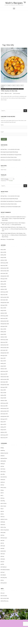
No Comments (17, 93)
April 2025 (4, 286)
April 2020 (4, 398)
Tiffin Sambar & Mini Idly (9, 91)
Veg (2, 87)
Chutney (4, 471)
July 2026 (4, 249)
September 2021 (5, 352)
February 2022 (5, 339)
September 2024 (5, 302)
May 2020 (4, 395)
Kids (18, 85)
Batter (3, 455)
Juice (3, 511)
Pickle (3, 540)
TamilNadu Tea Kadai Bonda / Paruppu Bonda (11, 154)
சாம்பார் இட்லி (16, 88)
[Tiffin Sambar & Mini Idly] (14, 48)
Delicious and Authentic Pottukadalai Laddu (11, 160)
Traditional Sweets (6, 569)
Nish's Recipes (14, 2)
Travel (3, 572)
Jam (3, 508)
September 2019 (5, 416)
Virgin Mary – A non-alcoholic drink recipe (11, 149)
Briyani (3, 463)
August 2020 (4, 387)
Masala (3, 522)
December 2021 (5, 345)
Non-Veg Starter (5, 530)
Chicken (3, 469)
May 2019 (4, 427)
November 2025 (5, 270)
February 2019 (5, 435)
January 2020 (4, 405)
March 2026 (4, 260)
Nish (3, 93)
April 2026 (4, 257)
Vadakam (4, 575)
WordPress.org (5, 601)
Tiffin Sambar (9, 88)
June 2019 (4, 424)
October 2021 (5, 350)
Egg (3, 490)
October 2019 (5, 413)
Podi (3, 543)
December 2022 (5, 321)
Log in (3, 593)
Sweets (3, 559)
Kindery (3, 239)
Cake (3, 466)
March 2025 (4, 289)
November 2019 (5, 411)
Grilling (3, 500)
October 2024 (5, 300)
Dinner (9, 85)
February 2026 (5, 262)
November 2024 (5, 297)
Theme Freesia (17, 614)
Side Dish (4, 551)
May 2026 (4, 254)
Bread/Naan (4, 458)
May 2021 (4, 363)
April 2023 (4, 310)
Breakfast (4, 85)
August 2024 (4, 305)
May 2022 (4, 331)
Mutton (3, 524)
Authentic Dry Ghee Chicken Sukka (9, 157)
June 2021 (4, 360)
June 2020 (4, 392)
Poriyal (3, 545)
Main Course (4, 519)
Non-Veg (4, 527)
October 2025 (5, 273)
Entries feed (4, 595)
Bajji (3, 447)
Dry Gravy (4, 487)
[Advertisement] (14, 25)
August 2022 (4, 326)
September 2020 (5, 384)
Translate (11, 180)
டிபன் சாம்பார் (21, 88)
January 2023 (4, 318)
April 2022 (4, 334)
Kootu (3, 516)
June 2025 (4, 281)
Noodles (3, 532)
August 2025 (4, 278)
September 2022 (5, 323)
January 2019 (4, 437)
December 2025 (5, 268)
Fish (3, 492)
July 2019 (4, 421)
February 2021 (5, 371)
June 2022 (4, 329)
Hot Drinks (4, 503)
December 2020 (5, 376)
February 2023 (5, 315)
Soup (22, 85)
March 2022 (4, 337)
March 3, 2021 (9, 93)
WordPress (23, 614)
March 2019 (4, 432)
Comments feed (5, 598)
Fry (2, 495)
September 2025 (5, 276)
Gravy (14, 85)
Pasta (3, 535)
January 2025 (4, 294)
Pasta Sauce (4, 537)
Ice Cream (4, 506)
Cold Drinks (4, 477)
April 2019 (4, 429)
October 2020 (5, 382)
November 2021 (5, 347)
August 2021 (4, 355)
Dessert (3, 479)
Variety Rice (4, 577)
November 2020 (5, 379)
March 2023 (4, 313)
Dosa (3, 484)
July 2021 (4, 358)
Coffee (3, 474)
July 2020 (4, 390)
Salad (3, 548)
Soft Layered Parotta (16, 224)
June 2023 (4, 307)
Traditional (4, 567)
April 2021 (4, 366)
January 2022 (4, 342)
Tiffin (3, 564)
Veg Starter (4, 582)
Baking (3, 450)
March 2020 (4, 400)
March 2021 (4, 368)
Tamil (3, 561)
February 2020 (5, 403)
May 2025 (4, 284)
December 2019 (5, 408)
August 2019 (4, 419)
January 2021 (4, 374)
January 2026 (4, 265)
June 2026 (4, 252)
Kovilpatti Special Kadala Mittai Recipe (10, 152)
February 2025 (5, 292)
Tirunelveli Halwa (10, 239)
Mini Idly (3, 88)
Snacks (3, 553)
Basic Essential (5, 453)
